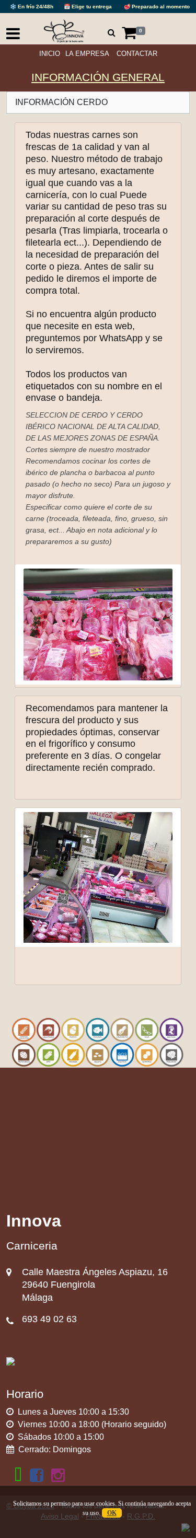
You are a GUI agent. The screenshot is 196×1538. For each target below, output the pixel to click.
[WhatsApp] (18, 1475)
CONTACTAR (137, 53)
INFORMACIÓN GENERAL (98, 77)
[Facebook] (36, 1475)
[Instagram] (58, 1475)
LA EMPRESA (87, 53)
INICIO (49, 53)
